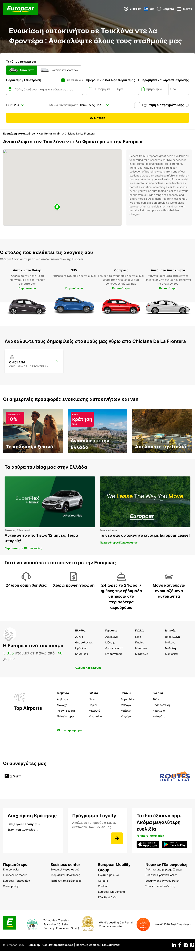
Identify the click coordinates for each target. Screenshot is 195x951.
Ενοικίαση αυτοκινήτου (19, 133)
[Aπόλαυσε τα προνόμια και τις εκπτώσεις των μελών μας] (117, 838)
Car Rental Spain (50, 133)
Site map (34, 944)
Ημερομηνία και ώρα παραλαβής (110, 80)
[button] (57, 207)
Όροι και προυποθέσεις (57, 944)
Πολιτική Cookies (88, 944)
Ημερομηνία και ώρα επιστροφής (163, 80)
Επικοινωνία (111, 944)
